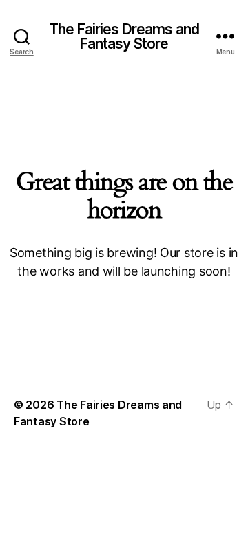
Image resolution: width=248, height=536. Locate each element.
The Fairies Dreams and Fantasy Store (124, 36)
